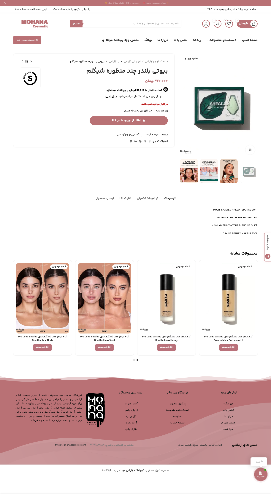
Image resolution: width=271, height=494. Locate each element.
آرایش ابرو (131, 423)
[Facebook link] (150, 141)
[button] (253, 171)
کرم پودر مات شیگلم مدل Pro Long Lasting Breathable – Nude (42, 339)
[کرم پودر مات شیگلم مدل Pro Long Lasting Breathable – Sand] (104, 298)
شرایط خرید (111, 96)
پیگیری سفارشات (268, 242)
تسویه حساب (177, 423)
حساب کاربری (228, 423)
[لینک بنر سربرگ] (135, 3)
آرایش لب (131, 416)
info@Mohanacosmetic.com (70, 445)
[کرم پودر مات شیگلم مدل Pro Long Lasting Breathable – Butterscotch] (228, 298)
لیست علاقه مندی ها (177, 410)
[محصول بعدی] (22, 61)
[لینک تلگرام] (131, 141)
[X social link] (145, 141)
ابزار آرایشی (131, 429)
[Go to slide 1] (137, 360)
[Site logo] (35, 24)
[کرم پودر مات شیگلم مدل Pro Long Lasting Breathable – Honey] (166, 298)
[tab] (170, 196)
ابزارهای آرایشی (132, 62)
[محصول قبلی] (31, 61)
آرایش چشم (131, 410)
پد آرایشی (114, 62)
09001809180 (59, 9)
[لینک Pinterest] (140, 141)
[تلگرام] (267, 256)
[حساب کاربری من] (206, 23)
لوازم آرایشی (152, 62)
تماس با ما (228, 410)
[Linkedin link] (135, 141)
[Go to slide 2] (134, 360)
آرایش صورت (131, 404)
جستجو (76, 24)
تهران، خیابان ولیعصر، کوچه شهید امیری (200, 445)
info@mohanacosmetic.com (27, 9)
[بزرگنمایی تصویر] (250, 150)
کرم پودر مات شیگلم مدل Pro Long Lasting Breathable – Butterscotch (228, 339)
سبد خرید (228, 429)
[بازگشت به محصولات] (26, 61)
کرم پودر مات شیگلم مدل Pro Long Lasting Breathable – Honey (166, 339)
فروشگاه (228, 404)
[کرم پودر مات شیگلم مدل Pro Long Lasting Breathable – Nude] (42, 298)
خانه (165, 62)
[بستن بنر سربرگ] (4, 3)
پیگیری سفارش (177, 404)
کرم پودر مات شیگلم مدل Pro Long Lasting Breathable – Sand (104, 339)
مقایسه (177, 416)
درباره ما (228, 416)
